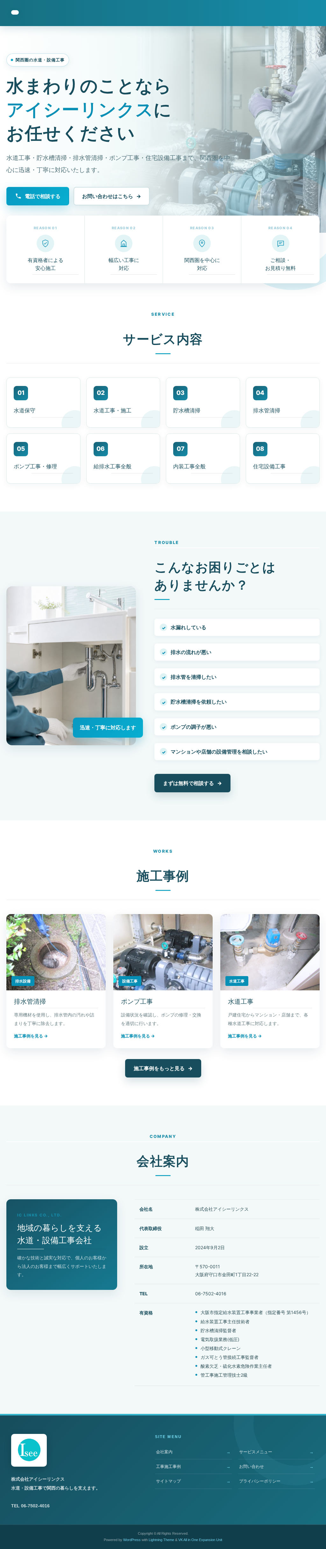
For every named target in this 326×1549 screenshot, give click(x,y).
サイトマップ (168, 1481)
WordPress (132, 1540)
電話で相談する (42, 196)
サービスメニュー (255, 1451)
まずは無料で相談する (192, 783)
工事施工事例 (168, 1466)
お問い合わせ (251, 1466)
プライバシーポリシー (259, 1481)
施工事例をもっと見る (163, 1068)
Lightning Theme (161, 1540)
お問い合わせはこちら (111, 196)
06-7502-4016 (210, 1293)
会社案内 (164, 1451)
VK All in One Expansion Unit (200, 1540)
